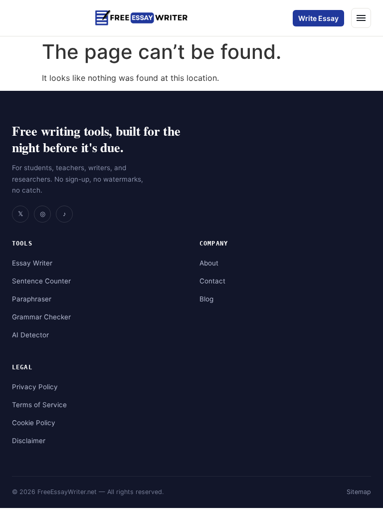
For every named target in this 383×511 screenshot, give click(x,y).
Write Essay (318, 18)
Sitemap (359, 492)
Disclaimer (28, 441)
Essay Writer (32, 263)
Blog (206, 299)
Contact (212, 281)
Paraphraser (31, 299)
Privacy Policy (35, 387)
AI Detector (30, 335)
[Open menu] (361, 18)
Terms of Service (39, 405)
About (208, 263)
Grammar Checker (41, 317)
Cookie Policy (33, 423)
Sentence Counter (41, 281)
